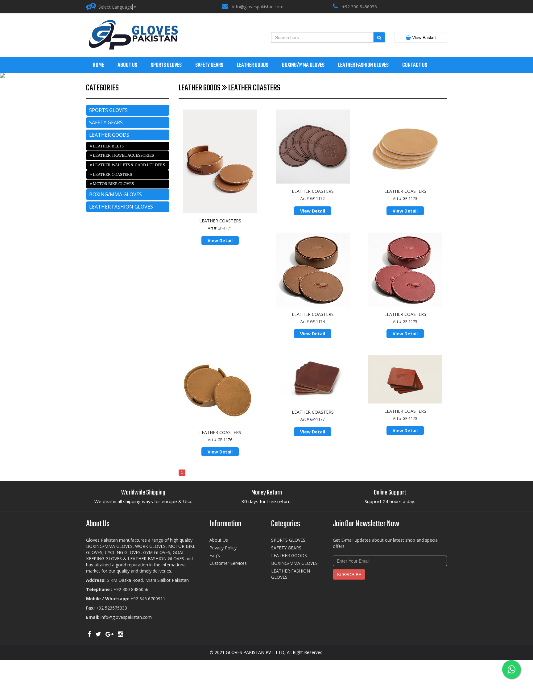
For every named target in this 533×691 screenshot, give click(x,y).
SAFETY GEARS (106, 122)
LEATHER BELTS (108, 146)
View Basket (423, 37)
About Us (218, 540)
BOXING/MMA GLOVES (115, 194)
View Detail (220, 240)
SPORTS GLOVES (108, 110)
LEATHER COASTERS (112, 174)
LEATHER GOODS (109, 134)
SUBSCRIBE (349, 574)
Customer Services (228, 563)
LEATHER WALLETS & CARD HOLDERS (128, 165)
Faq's (214, 555)
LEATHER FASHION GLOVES (121, 206)
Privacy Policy (223, 548)
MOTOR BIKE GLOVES (113, 183)
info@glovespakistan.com (257, 7)
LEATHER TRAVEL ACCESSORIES (123, 155)
